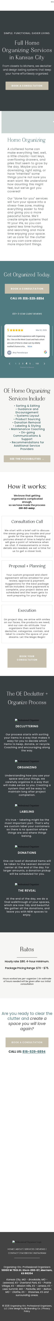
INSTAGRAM (40, 1253)
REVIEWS (40, 1249)
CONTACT (13, 1253)
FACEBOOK (26, 1253)
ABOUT (19, 1249)
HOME (11, 1249)
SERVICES (29, 1249)
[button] (52, 2)
